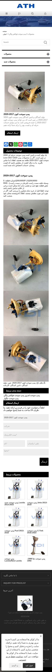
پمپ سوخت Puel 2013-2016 (14, 532)
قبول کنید (29, 665)
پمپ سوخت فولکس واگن (17, 34)
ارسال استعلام (12, 133)
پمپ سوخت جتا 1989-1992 (36, 560)
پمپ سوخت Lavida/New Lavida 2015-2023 (13, 560)
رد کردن (15, 665)
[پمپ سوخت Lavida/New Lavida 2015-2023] (14, 545)
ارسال (44, 461)
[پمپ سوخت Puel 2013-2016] (14, 517)
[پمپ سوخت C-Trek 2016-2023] (37, 517)
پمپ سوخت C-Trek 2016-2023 (35, 532)
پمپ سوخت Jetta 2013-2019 (37, 503)
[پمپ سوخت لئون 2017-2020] (24, 92)
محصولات (31, 34)
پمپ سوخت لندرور (32, 395)
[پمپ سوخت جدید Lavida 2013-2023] (14, 489)
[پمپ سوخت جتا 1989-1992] (37, 545)
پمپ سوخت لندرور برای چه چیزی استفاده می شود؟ (25, 613)
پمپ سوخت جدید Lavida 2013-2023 (15, 503)
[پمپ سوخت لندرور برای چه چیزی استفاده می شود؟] (25, 603)
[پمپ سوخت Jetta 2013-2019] (37, 489)
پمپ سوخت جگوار (11, 398)
